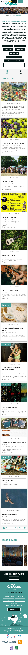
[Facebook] (15, 592)
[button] (23, 1)
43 (19, 528)
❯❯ (25, 528)
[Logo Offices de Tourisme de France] (8, 636)
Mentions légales (7, 630)
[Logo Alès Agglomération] (19, 635)
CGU (20, 631)
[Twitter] (18, 592)
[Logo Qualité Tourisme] (13, 636)
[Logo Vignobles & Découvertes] (16, 648)
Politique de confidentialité (17, 630)
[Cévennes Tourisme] (11, 3)
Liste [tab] (7, 73)
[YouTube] (20, 592)
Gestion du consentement (12, 631)
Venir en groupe (11, 628)
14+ (12, 528)
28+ (16, 528)
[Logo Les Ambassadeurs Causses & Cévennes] (11, 648)
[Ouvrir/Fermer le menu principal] (1, 3)
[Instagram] (16, 592)
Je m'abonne (14, 578)
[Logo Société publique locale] (9, 641)
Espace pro (18, 628)
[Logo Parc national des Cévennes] (22, 642)
